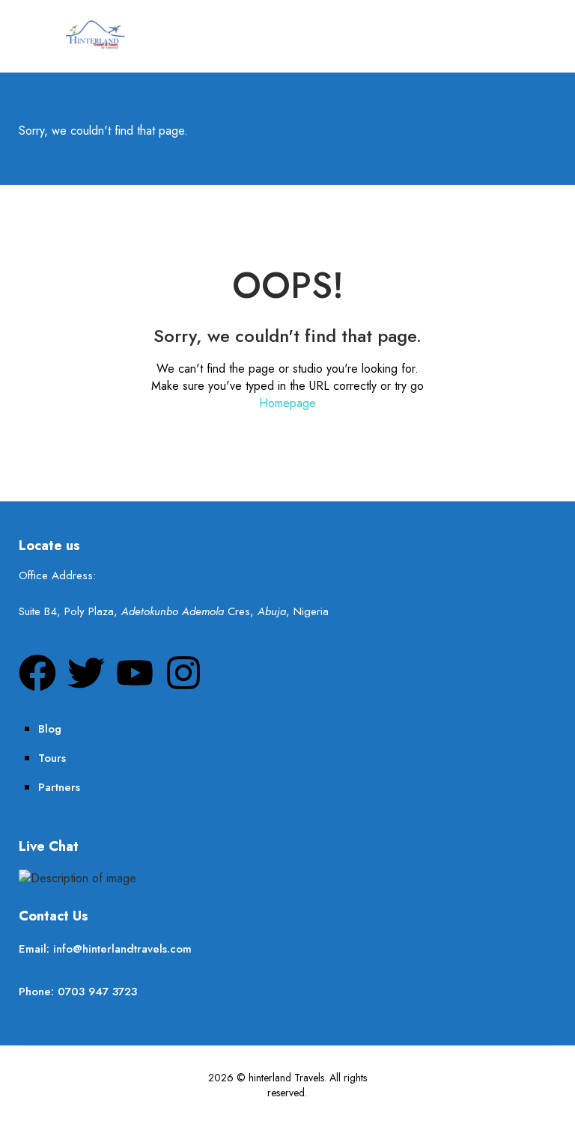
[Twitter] (86, 672)
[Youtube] (134, 672)
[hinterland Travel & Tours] (94, 34)
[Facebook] (37, 672)
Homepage (287, 403)
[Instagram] (183, 672)
